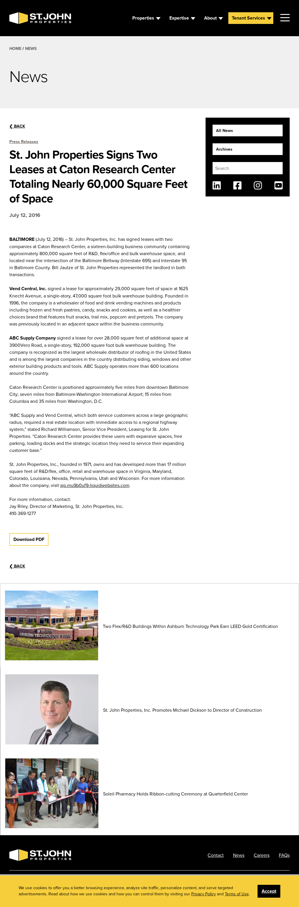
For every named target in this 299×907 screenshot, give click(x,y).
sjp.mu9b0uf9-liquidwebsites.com (94, 485)
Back (17, 126)
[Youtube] (278, 185)
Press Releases (23, 142)
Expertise (179, 18)
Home (15, 48)
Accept (269, 891)
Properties (143, 18)
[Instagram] (258, 185)
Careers (262, 855)
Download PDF (28, 539)
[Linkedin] (217, 185)
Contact (216, 855)
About (210, 18)
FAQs (284, 855)
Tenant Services (248, 18)
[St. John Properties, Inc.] (18, 18)
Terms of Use (237, 894)
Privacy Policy (203, 894)
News (30, 48)
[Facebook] (237, 185)
